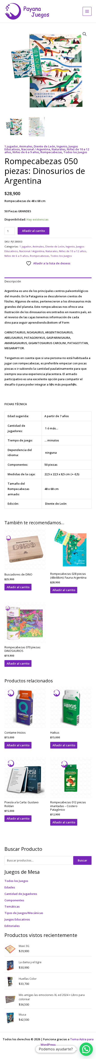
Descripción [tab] (12, 281)
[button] (85, 34)
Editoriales (12, 926)
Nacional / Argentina (35, 149)
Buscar (82, 860)
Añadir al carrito (33, 231)
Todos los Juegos (16, 881)
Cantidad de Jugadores (20, 894)
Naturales (58, 149)
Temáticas (12, 906)
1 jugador (11, 146)
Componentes (14, 900)
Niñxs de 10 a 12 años (72, 251)
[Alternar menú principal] (87, 11)
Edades (9, 887)
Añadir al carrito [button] (18, 587)
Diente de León (44, 146)
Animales (25, 146)
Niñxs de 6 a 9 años (26, 152)
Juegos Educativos (17, 919)
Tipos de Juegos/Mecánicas (23, 913)
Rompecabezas (51, 152)
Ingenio (61, 146)
